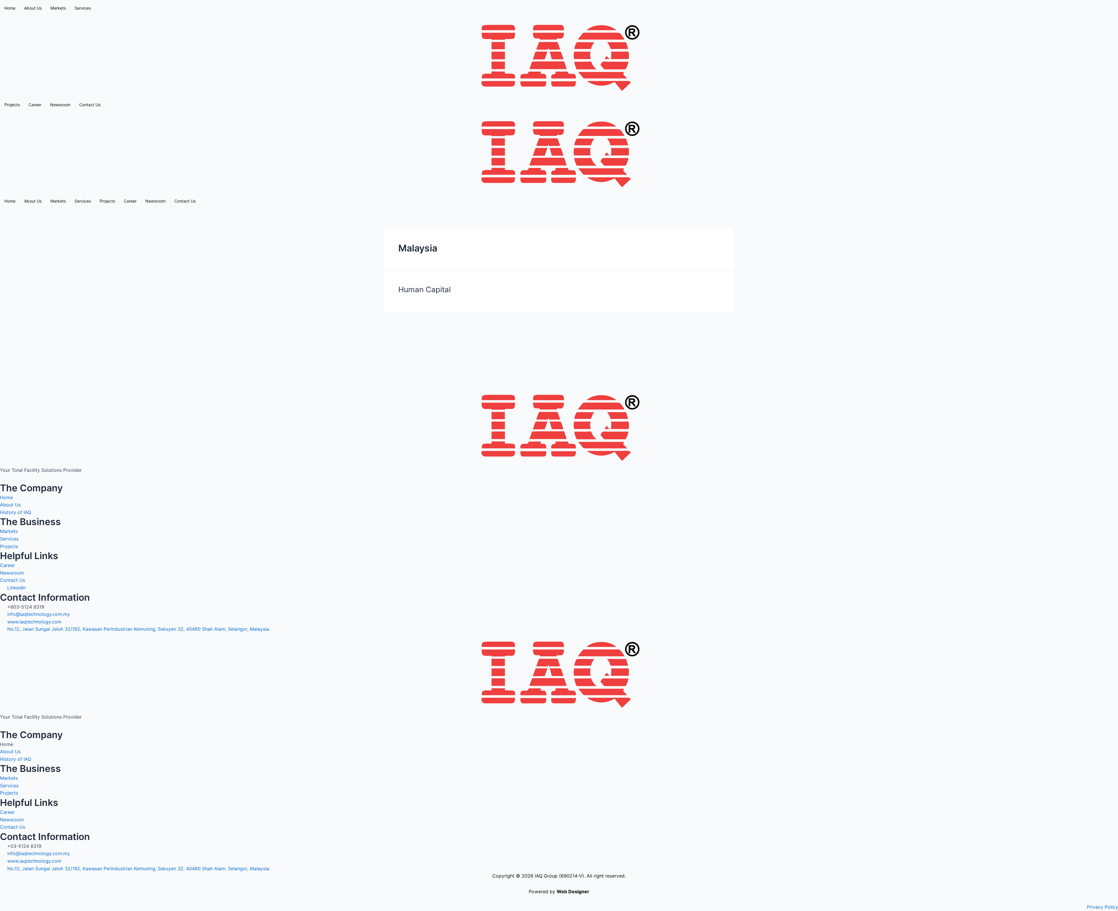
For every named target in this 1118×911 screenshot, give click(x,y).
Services (83, 8)
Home (9, 8)
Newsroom (60, 104)
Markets (58, 8)
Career (35, 104)
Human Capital (424, 289)
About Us (33, 200)
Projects (12, 104)
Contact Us (89, 104)
